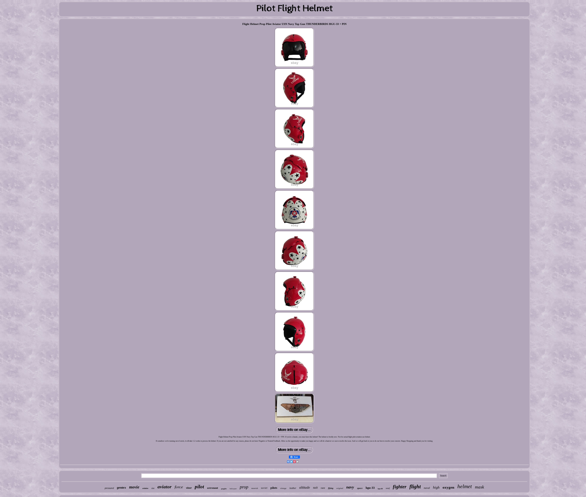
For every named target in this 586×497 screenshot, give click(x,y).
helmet (464, 486)
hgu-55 (380, 489)
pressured (109, 488)
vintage (283, 488)
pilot (199, 486)
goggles (224, 489)
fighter (399, 486)
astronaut (212, 487)
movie (134, 487)
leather (292, 488)
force (179, 487)
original (339, 488)
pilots (273, 487)
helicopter (233, 489)
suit (315, 487)
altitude (304, 487)
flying (330, 488)
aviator (164, 486)
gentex (121, 487)
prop (244, 486)
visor (189, 487)
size (152, 488)
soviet (264, 487)
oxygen (448, 487)
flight (415, 486)
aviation (145, 488)
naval (427, 487)
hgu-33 (370, 487)
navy (350, 487)
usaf (388, 488)
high (436, 487)
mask (479, 486)
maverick (254, 488)
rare (323, 487)
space (360, 488)
